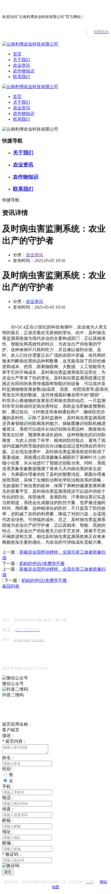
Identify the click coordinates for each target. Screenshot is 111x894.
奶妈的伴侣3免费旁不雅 (42, 563)
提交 (7, 872)
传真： (8, 809)
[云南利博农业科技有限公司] (30, 44)
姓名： (8, 757)
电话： (8, 797)
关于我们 (21, 59)
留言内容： (14, 741)
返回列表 (10, 586)
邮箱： (8, 820)
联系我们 (21, 76)
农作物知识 (23, 71)
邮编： (8, 843)
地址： (8, 831)
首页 (17, 54)
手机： (8, 786)
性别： (8, 769)
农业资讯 (21, 65)
